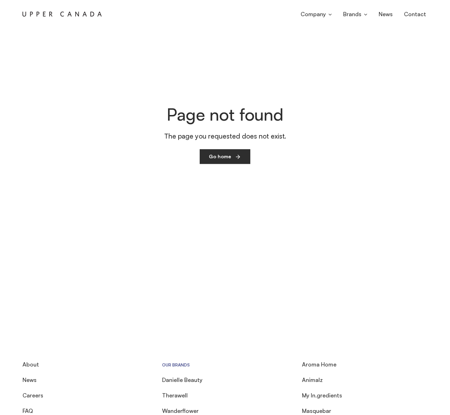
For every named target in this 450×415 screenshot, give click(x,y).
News (386, 14)
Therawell (175, 395)
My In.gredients (322, 395)
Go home (220, 156)
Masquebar (316, 410)
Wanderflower (180, 410)
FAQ (27, 410)
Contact (415, 14)
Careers (32, 395)
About (30, 364)
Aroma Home (319, 364)
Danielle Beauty (182, 379)
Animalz (312, 379)
